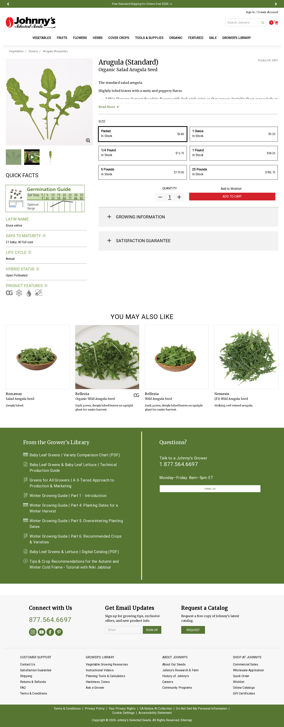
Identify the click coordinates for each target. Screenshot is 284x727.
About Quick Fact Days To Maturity (44, 235)
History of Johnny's (175, 676)
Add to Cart (232, 196)
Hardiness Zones (98, 682)
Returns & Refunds (33, 682)
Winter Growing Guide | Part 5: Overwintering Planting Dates (76, 523)
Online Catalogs (244, 687)
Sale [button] (213, 38)
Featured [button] (195, 38)
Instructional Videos (100, 670)
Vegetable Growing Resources (107, 664)
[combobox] (245, 22)
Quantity (169, 188)
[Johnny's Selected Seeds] (30, 22)
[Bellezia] (107, 357)
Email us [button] (210, 488)
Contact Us (27, 664)
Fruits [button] (62, 38)
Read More (107, 107)
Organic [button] (175, 38)
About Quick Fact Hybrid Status (37, 269)
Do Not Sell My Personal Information (201, 708)
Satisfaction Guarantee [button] (143, 240)
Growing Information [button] (140, 217)
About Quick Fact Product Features (46, 285)
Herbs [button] (98, 38)
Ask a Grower (95, 687)
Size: (102, 121)
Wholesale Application (248, 670)
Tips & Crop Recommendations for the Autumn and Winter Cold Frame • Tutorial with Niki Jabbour (74, 564)
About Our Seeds (174, 664)
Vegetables (16, 51)
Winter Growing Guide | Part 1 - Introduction (68, 495)
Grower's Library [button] (237, 38)
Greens (33, 51)
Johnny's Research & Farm (180, 670)
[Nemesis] (246, 357)
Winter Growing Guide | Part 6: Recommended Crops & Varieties (76, 539)
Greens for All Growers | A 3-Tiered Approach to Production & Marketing (72, 483)
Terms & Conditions (33, 693)
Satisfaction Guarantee (35, 670)
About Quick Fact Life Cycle (29, 252)
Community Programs (177, 687)
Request (193, 630)
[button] (8, 4)
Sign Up (152, 630)
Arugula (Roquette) (55, 51)
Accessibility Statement (155, 713)
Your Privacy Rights (122, 708)
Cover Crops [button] (118, 38)
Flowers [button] (80, 38)
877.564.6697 (50, 620)
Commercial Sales (245, 664)
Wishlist (238, 682)
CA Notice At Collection (156, 708)
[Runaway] (38, 357)
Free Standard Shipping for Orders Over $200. (140, 3)
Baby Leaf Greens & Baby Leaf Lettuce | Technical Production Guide (73, 467)
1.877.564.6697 (178, 464)
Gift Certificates (244, 693)
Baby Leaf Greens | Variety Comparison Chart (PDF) (75, 455)
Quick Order (241, 676)
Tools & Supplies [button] (149, 38)
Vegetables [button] (41, 38)
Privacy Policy (95, 708)
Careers (167, 682)
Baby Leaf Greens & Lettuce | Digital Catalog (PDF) (74, 551)
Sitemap (186, 720)
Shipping (26, 676)
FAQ (23, 687)
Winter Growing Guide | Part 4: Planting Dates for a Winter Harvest (74, 508)
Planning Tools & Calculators (105, 676)
